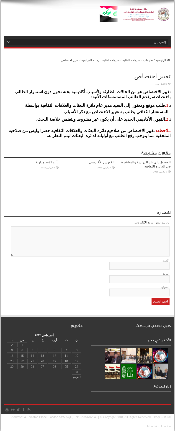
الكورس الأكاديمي (102, 162)
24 (76, 366)
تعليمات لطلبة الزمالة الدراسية (100, 60)
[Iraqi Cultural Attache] (135, 18)
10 (76, 355)
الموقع (165, 287)
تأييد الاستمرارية (47, 162)
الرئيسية (161, 60)
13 (42, 355)
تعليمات (148, 60)
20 (42, 361)
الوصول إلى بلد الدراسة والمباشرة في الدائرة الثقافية (146, 164)
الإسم (166, 260)
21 (32, 361)
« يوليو (77, 376)
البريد (166, 273)
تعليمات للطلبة (131, 60)
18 (66, 361)
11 (66, 355)
